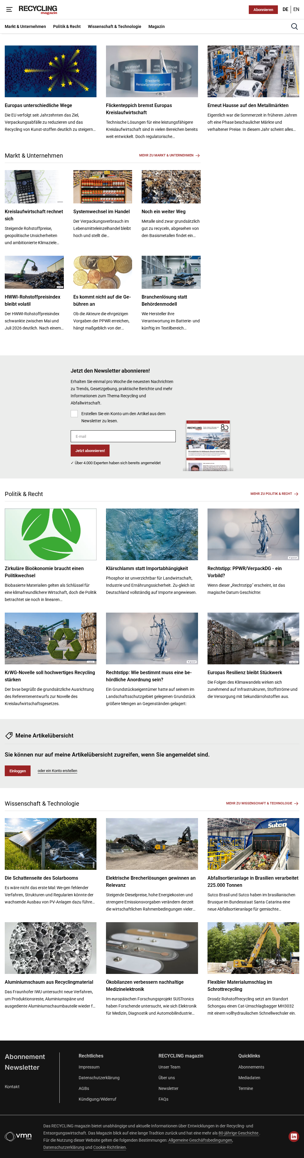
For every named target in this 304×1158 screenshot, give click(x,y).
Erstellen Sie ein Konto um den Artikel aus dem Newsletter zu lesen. (123, 417)
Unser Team (169, 1067)
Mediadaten (249, 1077)
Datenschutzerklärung (99, 1077)
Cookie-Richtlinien (109, 1147)
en (296, 9)
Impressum (89, 1067)
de (285, 9)
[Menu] (9, 9)
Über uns (167, 1077)
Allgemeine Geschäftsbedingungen (200, 1140)
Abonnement (25, 1056)
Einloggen (18, 771)
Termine (245, 1088)
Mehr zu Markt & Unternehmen (166, 155)
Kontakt (12, 1086)
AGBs (84, 1088)
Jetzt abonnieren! (90, 450)
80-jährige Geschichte (238, 1133)
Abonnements (251, 1067)
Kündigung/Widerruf (97, 1099)
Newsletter (22, 1067)
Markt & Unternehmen (34, 155)
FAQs (163, 1099)
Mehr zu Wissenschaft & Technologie (259, 803)
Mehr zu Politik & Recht (271, 494)
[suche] (294, 26)
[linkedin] (294, 1136)
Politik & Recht (24, 494)
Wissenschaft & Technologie (42, 803)
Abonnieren (263, 9)
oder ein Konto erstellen (57, 770)
